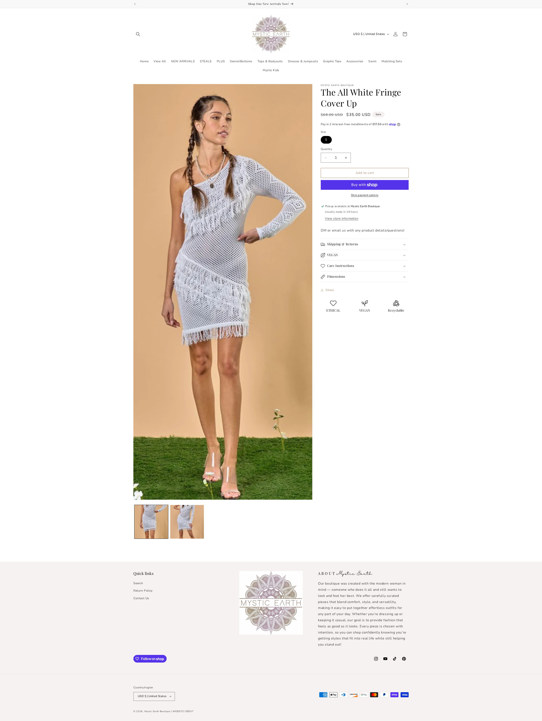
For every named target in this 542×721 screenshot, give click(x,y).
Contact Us (141, 598)
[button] (138, 34)
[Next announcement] (407, 4)
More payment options (365, 195)
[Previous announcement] (135, 4)
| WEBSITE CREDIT (182, 711)
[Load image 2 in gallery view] (187, 522)
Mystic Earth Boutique (157, 711)
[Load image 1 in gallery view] (151, 522)
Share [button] (330, 290)
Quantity (326, 149)
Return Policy (143, 591)
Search (138, 583)
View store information (341, 218)
